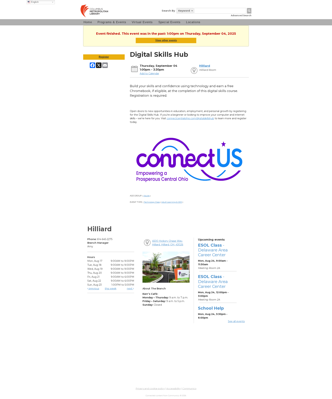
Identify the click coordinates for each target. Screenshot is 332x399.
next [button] (130, 288)
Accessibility (173, 388)
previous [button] (93, 288)
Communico (189, 388)
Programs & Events (112, 22)
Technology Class (152, 202)
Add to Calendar (149, 73)
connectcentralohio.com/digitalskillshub (190, 118)
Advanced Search (241, 15)
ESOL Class (213, 250)
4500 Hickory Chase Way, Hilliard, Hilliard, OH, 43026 (167, 242)
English (34, 2)
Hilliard (204, 65)
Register (104, 56)
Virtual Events (142, 22)
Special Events (169, 22)
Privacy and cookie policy (150, 388)
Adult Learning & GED (171, 202)
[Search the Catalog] (249, 11)
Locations (193, 22)
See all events (236, 321)
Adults (147, 195)
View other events (166, 40)
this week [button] (110, 288)
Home (88, 22)
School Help (211, 308)
